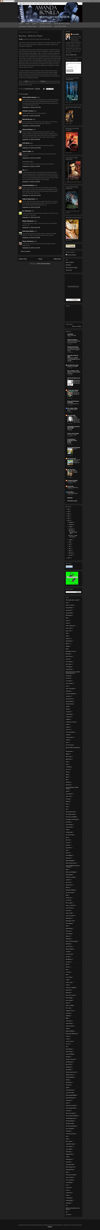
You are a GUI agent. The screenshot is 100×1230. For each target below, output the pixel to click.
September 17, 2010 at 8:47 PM (31, 217)
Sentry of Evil (68, 1064)
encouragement (69, 794)
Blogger (50, 1226)
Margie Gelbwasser (28, 221)
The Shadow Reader (70, 1121)
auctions (67, 620)
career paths (68, 681)
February (71, 553)
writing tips (68, 1203)
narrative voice (69, 946)
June (70, 544)
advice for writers (70, 605)
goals (67, 850)
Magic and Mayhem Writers (73, 371)
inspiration (68, 879)
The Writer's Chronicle (72, 501)
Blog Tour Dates (60, 26)
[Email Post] (44, 88)
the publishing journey (70, 1118)
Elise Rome (68, 782)
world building (69, 1182)
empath (67, 791)
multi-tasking (69, 933)
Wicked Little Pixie (69, 1169)
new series (68, 962)
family (67, 806)
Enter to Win (68, 796)
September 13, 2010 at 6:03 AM (31, 115)
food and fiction (69, 827)
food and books (69, 824)
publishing (68, 1015)
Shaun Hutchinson (28, 241)
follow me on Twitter (76, 326)
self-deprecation (69, 1062)
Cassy (67, 686)
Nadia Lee (68, 936)
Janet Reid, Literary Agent (72, 365)
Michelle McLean (27, 119)
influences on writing (70, 877)
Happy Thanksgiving (70, 860)
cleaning (67, 706)
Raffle (67, 1018)
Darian (67, 742)
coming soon (68, 711)
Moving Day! (69, 429)
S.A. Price (68, 1044)
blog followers (69, 641)
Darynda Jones (69, 751)
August (70, 539)
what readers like (69, 1164)
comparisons (68, 716)
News (27, 23)
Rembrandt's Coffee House (71, 1033)
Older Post (57, 259)
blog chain (68, 638)
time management (69, 1128)
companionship (69, 714)
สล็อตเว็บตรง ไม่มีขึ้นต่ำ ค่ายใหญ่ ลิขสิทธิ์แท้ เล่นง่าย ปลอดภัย (73, 359)
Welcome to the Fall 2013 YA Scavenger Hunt (76, 461)
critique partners (69, 737)
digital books (68, 759)
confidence (68, 719)
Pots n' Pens (68, 1008)
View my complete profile (71, 55)
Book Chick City (69, 656)
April (70, 548)
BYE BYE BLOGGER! (75, 471)
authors (67, 623)
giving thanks (68, 847)
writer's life (68, 1187)
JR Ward (67, 887)
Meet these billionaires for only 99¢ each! (76, 393)
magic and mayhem (70, 915)
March (70, 550)
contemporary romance (71, 722)
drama (67, 764)
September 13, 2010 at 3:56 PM (31, 181)
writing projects (69, 1200)
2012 (69, 516)
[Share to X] (50, 89)
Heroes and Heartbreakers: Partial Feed (73, 401)
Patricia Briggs (69, 997)
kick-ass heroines (70, 892)
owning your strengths (71, 987)
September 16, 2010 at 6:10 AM (31, 207)
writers (67, 1190)
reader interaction (70, 1026)
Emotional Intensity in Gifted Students (72, 788)
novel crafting (69, 977)
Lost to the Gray (69, 908)
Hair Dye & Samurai (71, 458)
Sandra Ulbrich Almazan (29, 97)
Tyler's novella (69, 1141)
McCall (67, 926)
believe (67, 636)
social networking (69, 1090)
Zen (66, 1212)
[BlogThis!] (48, 89)
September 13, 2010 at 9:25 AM (31, 139)
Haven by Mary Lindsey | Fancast (72, 410)
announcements (69, 613)
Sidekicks (68, 1080)
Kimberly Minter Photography (73, 447)
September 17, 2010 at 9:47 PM (31, 227)
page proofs (68, 990)
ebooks (67, 772)
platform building (69, 1005)
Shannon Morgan (27, 129)
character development (70, 693)
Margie (21, 39)
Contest (67, 724)
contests (68, 727)
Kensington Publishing (70, 890)
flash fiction (68, 822)
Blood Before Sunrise (61, 23)
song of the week (69, 1092)
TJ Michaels (68, 1131)
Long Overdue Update (71, 482)
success (67, 1103)
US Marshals (68, 1151)
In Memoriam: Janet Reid (72, 366)
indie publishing (69, 874)
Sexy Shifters (68, 1069)
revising (67, 1036)
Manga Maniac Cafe (70, 921)
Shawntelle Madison (28, 185)
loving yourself (69, 913)
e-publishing (68, 767)
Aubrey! (75, 448)
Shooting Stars (70, 486)
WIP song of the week (70, 1174)
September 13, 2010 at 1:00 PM (31, 166)
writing (67, 1195)
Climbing (67, 709)
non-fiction (68, 972)
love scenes (68, 910)
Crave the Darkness (70, 732)
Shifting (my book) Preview (72, 487)
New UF (67, 964)
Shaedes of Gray (45, 23)
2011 (69, 518)
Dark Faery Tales (69, 745)
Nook (67, 974)
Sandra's (43, 81)
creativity (68, 734)
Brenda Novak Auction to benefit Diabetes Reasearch (73, 672)
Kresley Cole (68, 897)
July (70, 542)
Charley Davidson (69, 701)
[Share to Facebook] (51, 89)
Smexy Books (70, 334)
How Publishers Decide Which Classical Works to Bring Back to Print (73, 350)
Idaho (67, 869)
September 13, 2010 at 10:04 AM (31, 148)
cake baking (68, 675)
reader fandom (69, 1023)
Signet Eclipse (68, 1082)
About (34, 23)
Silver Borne (68, 1085)
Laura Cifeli (68, 900)
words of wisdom (69, 1177)
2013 (69, 513)
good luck (68, 852)
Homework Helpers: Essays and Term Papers (72, 866)
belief (67, 633)
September (71, 529)
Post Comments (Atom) (43, 263)
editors (67, 777)
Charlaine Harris (69, 699)
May (70, 546)
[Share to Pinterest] (53, 89)
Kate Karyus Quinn (28, 231)
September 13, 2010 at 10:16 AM (31, 158)
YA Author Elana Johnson (72, 390)
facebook (68, 801)
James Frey (68, 882)
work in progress (69, 1180)
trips (67, 1136)
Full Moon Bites (69, 832)
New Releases (69, 959)
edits (67, 779)
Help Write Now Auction (71, 863)
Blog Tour (68, 643)
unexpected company (70, 1144)
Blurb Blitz (68, 654)
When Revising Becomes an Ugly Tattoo (73, 532)
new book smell (69, 954)
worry (67, 1185)
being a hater (69, 631)
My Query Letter (46, 26)
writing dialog (69, 1198)
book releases (69, 661)
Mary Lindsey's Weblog (72, 408)
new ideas (68, 956)
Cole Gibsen (26, 143)
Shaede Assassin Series (71, 1072)
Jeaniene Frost (69, 885)
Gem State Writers (70, 835)
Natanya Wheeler (69, 949)
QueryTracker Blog (71, 415)
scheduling (68, 1056)
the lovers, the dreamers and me (73, 378)
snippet (67, 1087)
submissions (68, 1100)
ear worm (68, 769)
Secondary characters (70, 1059)
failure (67, 804)
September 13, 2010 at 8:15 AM (31, 125)
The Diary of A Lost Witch (73, 433)
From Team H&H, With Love (73, 403)
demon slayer (69, 756)
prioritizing (68, 1013)
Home (21, 23)
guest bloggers (69, 855)
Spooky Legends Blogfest (71, 1095)
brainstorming (69, 669)
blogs (67, 648)
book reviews (68, 664)
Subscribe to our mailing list (73, 64)
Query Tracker (69, 270)
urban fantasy (69, 1146)
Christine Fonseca (27, 111)
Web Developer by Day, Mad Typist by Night (73, 427)
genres (67, 837)
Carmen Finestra (69, 683)
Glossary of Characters (27, 26)
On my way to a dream (72, 434)
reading (67, 1028)
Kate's (26, 81)
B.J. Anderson (26, 211)
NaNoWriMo (68, 944)
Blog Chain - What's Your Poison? (73, 536)
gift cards (68, 840)
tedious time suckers (70, 1113)
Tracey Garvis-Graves (70, 1133)
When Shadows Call (70, 1167)
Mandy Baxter (69, 918)
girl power (68, 842)
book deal (68, 659)
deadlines (68, 754)
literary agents (69, 903)
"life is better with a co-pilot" (72, 600)
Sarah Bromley (69, 1051)
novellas (67, 979)
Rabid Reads (69, 498)
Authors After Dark (70, 625)
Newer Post (23, 259)
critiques (68, 740)
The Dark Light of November (72, 1115)
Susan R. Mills (26, 151)
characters (68, 696)
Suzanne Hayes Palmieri (71, 1108)
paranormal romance (70, 995)
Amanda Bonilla (75, 34)
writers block (69, 1192)
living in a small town (70, 905)
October (71, 526)
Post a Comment (25, 251)
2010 (69, 520)
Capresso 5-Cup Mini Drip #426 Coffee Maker (73, 372)
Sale (67, 1046)
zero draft (68, 1214)
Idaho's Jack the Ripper (71, 872)
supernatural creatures (71, 1105)
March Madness (69, 923)
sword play (68, 1110)
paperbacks (68, 992)
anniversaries (69, 610)
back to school (69, 628)
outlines (67, 985)
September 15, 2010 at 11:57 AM (31, 195)
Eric (23, 170)
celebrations (68, 691)
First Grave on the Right (71, 817)
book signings (69, 666)
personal (68, 1003)
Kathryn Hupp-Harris (28, 199)
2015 (69, 509)
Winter (67, 1172)
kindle (67, 895)
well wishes (68, 1162)
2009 (69, 558)
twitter (67, 1139)
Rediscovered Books (70, 1031)
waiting (67, 1156)
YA (66, 1205)
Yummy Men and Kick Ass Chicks (72, 356)
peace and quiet (69, 1000)
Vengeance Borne (69, 1154)
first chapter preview (70, 814)
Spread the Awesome (70, 1098)
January (71, 555)
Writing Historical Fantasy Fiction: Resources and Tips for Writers (76, 419)
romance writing (69, 1041)
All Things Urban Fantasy (72, 347)
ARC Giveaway (69, 615)
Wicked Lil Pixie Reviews (72, 340)
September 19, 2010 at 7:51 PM (31, 247)
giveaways (68, 845)
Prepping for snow (70, 1010)
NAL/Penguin (68, 938)
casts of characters (70, 688)
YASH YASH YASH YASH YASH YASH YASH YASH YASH (76, 382)
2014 (69, 511)
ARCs (67, 618)
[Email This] (47, 89)
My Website (68, 265)
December (71, 522)
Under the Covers (71, 469)
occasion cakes (69, 982)
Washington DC (69, 1159)
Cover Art (68, 729)
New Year (68, 967)
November (71, 524)
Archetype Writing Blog (72, 480)
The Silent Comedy (69, 1123)
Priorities (69, 443)
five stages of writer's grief (72, 819)
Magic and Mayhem (70, 262)
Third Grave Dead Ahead (71, 1126)
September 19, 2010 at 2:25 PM (31, 237)
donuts (67, 761)
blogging (67, 646)
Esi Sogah (68, 799)
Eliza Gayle (68, 785)
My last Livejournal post (72, 493)
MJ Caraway (68, 931)
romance (67, 1039)
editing (67, 774)
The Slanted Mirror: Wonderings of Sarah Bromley (72, 441)
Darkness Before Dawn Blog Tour (73, 747)
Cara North (68, 678)
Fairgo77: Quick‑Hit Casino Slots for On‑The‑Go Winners (73, 341)
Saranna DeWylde (69, 1054)
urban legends (69, 1149)
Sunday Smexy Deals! (71, 335)
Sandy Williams (70, 492)
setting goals (68, 1067)
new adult (68, 951)
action (67, 602)
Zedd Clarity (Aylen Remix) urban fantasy (73, 1208)
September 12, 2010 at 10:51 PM (31, 107)
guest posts (68, 858)
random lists (68, 1021)
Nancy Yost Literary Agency (71, 267)
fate (67, 809)
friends (67, 829)
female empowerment (70, 811)
